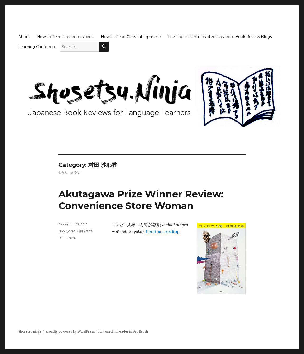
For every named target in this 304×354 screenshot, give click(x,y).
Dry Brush (140, 332)
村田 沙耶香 (85, 231)
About (24, 36)
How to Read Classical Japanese (131, 36)
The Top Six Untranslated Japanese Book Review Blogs (219, 36)
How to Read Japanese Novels (65, 36)
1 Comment (67, 237)
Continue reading (162, 231)
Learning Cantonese (37, 46)
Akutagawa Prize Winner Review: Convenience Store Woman (140, 199)
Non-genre (67, 231)
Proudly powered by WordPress (70, 332)
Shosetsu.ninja (29, 332)
